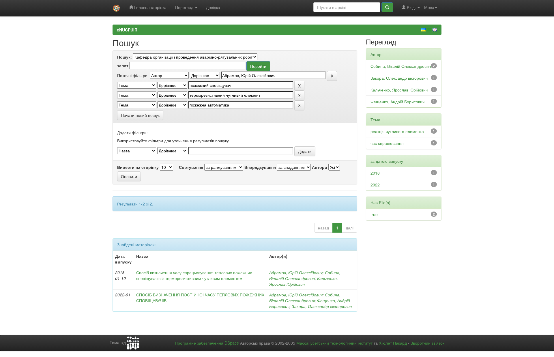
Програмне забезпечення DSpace (207, 343)
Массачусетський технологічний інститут (334, 343)
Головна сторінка (149, 7)
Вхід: (411, 7)
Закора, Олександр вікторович (322, 306)
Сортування (191, 167)
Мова (429, 7)
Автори (319, 167)
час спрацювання (387, 143)
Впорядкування (260, 167)
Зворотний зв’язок (427, 343)
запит (122, 65)
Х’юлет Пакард (393, 343)
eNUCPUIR (127, 30)
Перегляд (184, 7)
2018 (375, 173)
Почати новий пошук (140, 115)
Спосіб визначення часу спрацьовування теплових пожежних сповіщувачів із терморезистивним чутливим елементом (194, 275)
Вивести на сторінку (138, 167)
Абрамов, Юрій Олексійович (296, 272)
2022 (375, 185)
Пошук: (124, 57)
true (374, 214)
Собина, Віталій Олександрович (304, 275)
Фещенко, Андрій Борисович (397, 101)
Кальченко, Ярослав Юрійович (303, 281)
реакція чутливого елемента (397, 131)
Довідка (213, 7)
